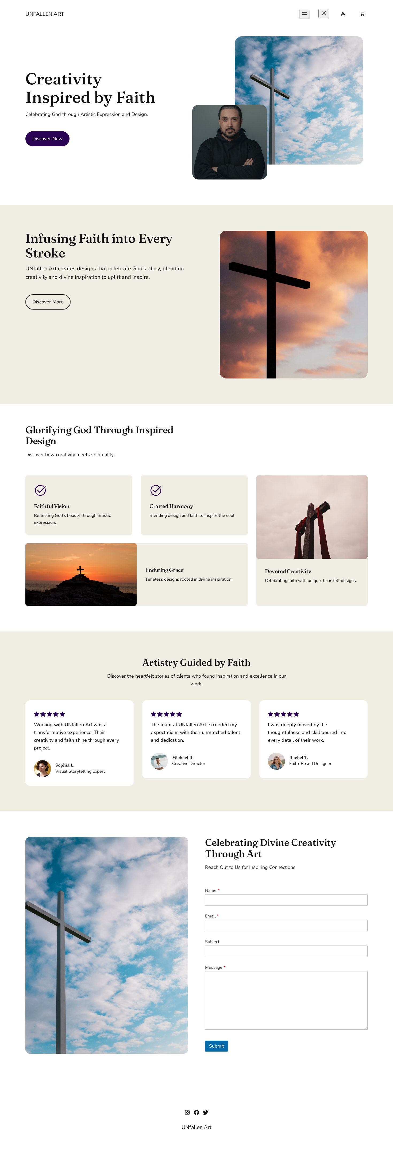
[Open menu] (304, 14)
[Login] (343, 14)
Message (215, 967)
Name (212, 890)
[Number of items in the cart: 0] (362, 14)
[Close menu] (323, 13)
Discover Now (47, 138)
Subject (212, 941)
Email (212, 916)
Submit (216, 1046)
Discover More (48, 302)
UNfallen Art (44, 14)
